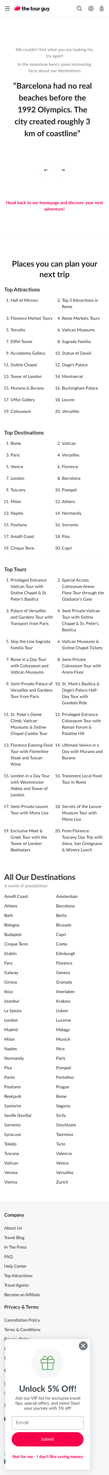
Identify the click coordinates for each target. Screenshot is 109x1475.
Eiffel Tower (22, 342)
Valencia (64, 1154)
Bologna (11, 925)
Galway (11, 973)
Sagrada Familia (76, 342)
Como (61, 944)
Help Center (15, 1266)
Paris (15, 455)
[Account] (91, 8)
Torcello (18, 330)
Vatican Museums (78, 330)
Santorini (12, 1106)
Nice (60, 1049)
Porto (9, 1077)
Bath (8, 916)
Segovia (63, 1106)
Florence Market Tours (31, 318)
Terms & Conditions (22, 1330)
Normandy (71, 513)
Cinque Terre (22, 548)
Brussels (63, 925)
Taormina (64, 1134)
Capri (67, 548)
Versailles (70, 411)
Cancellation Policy (22, 1320)
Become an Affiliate (22, 1295)
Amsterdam (67, 896)
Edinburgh (65, 954)
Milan (16, 502)
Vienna (10, 1182)
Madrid (11, 1030)
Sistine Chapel (24, 365)
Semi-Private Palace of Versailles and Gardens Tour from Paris (32, 690)
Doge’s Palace (75, 365)
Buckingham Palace (80, 388)
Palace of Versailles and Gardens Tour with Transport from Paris (32, 617)
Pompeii (69, 490)
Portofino (65, 1077)
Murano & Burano (27, 388)
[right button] (63, 170)
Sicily (61, 1115)
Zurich (62, 1182)
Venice (17, 467)
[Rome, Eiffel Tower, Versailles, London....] (79, 8)
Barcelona (71, 478)
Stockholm (66, 1125)
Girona (10, 982)
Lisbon (62, 1011)
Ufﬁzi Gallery (23, 400)
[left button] (46, 170)
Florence (70, 467)
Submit (47, 1439)
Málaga (63, 1030)
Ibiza (8, 992)
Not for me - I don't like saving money (47, 1457)
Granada (64, 982)
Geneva (63, 973)
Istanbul (11, 1001)
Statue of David (76, 353)
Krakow (63, 1001)
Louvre (68, 400)
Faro (8, 963)
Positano (19, 525)
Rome (16, 443)
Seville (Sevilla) (17, 1115)
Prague (62, 1087)
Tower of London (26, 377)
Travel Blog (14, 1238)
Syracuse (12, 1134)
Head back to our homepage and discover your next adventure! (54, 206)
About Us (13, 1228)
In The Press (15, 1247)
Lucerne (63, 1020)
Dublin (10, 954)
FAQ (8, 1257)
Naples (17, 513)
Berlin (61, 916)
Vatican (69, 443)
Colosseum (21, 411)
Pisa (66, 537)
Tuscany (18, 490)
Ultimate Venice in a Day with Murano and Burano (82, 751)
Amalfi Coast (22, 537)
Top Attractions (18, 1276)
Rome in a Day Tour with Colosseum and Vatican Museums (29, 665)
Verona (10, 1173)
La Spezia (12, 1011)
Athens (68, 502)
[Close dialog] (83, 1345)
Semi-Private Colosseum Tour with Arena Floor (81, 665)
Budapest (13, 935)
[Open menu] (7, 8)
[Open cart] (101, 8)
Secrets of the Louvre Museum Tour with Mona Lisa (81, 813)
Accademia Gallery (28, 353)
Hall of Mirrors (24, 300)
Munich (63, 1039)
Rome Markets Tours (81, 318)
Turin (60, 1144)
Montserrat (72, 377)
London (17, 478)
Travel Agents (16, 1285)
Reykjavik (12, 1096)
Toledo (10, 1144)
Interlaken (65, 992)
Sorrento (70, 525)
